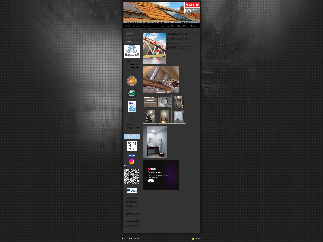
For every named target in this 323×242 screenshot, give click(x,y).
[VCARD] (131, 176)
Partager (127, 165)
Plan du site (136, 238)
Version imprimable (128, 238)
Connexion (197, 238)
